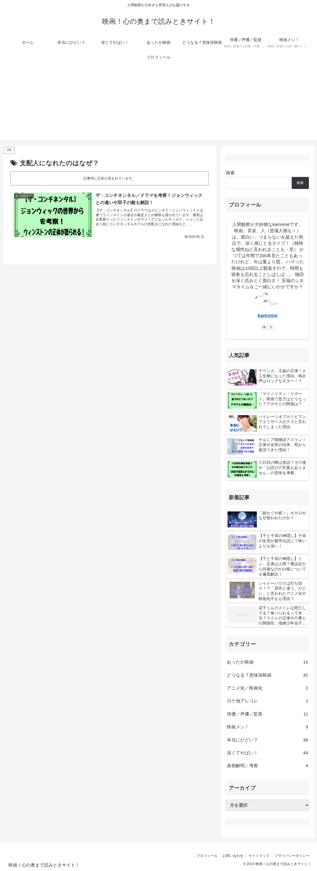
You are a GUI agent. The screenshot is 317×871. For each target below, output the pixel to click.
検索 (230, 172)
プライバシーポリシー (292, 856)
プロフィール (207, 856)
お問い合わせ (233, 856)
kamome (268, 315)
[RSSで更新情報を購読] (271, 327)
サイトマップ (259, 856)
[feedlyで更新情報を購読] (264, 327)
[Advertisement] (158, 105)
